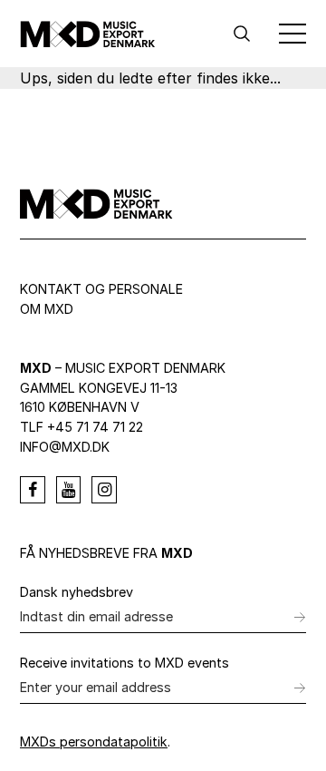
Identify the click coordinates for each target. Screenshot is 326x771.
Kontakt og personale (101, 289)
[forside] (88, 33)
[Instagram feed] (104, 489)
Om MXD (46, 309)
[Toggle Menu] (292, 34)
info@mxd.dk (65, 446)
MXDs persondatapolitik (94, 741)
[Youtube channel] (69, 489)
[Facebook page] (32, 489)
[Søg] (242, 34)
